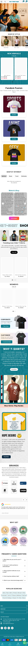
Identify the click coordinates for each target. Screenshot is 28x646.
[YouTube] (12, 628)
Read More (14, 369)
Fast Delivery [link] (5, 545)
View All (14, 55)
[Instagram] (5, 628)
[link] (5, 530)
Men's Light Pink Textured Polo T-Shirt (21, 75)
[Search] (5, 1)
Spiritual (4, 176)
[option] (14, 17)
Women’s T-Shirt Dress (7, 306)
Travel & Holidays (7, 598)
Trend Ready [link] (14, 545)
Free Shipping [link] (23, 545)
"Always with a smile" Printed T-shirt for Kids (7, 274)
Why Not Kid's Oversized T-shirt (20, 274)
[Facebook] (2, 628)
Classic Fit (15, 598)
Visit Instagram (14, 218)
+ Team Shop (5, 326)
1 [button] (12, 81)
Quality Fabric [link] (5, 534)
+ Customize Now (7, 341)
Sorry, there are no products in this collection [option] (14, 182)
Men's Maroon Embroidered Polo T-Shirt (7, 75)
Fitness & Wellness (16, 595)
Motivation (24, 176)
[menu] (1, 1)
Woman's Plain (21, 592)
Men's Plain (6, 592)
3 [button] (15, 81)
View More (14, 114)
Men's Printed (13, 592)
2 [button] (14, 311)
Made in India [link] (23, 534)
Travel (16, 176)
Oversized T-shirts (6, 595)
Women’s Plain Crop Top (20, 306)
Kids (20, 598)
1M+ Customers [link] (14, 534)
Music (10, 176)
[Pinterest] (9, 628)
